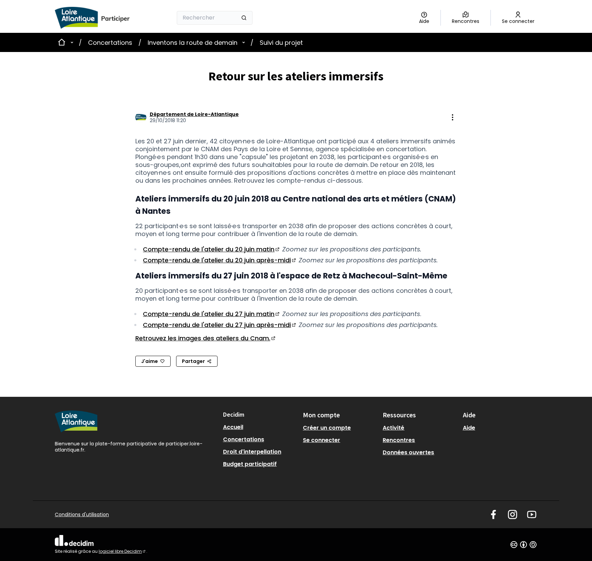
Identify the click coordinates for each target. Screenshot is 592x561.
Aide (469, 428)
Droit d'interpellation (252, 452)
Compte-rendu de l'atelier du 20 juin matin (212, 249)
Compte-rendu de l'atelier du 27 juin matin (212, 314)
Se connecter (321, 440)
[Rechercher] (243, 17)
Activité (393, 428)
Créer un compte (327, 428)
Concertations (110, 42)
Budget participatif (250, 464)
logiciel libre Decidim (122, 551)
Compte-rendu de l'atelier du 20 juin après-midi (220, 260)
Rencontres (399, 440)
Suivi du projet (281, 42)
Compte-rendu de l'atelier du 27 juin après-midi (220, 325)
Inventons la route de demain (192, 42)
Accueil (233, 427)
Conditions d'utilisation (82, 514)
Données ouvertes (408, 452)
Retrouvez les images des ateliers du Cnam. (205, 338)
